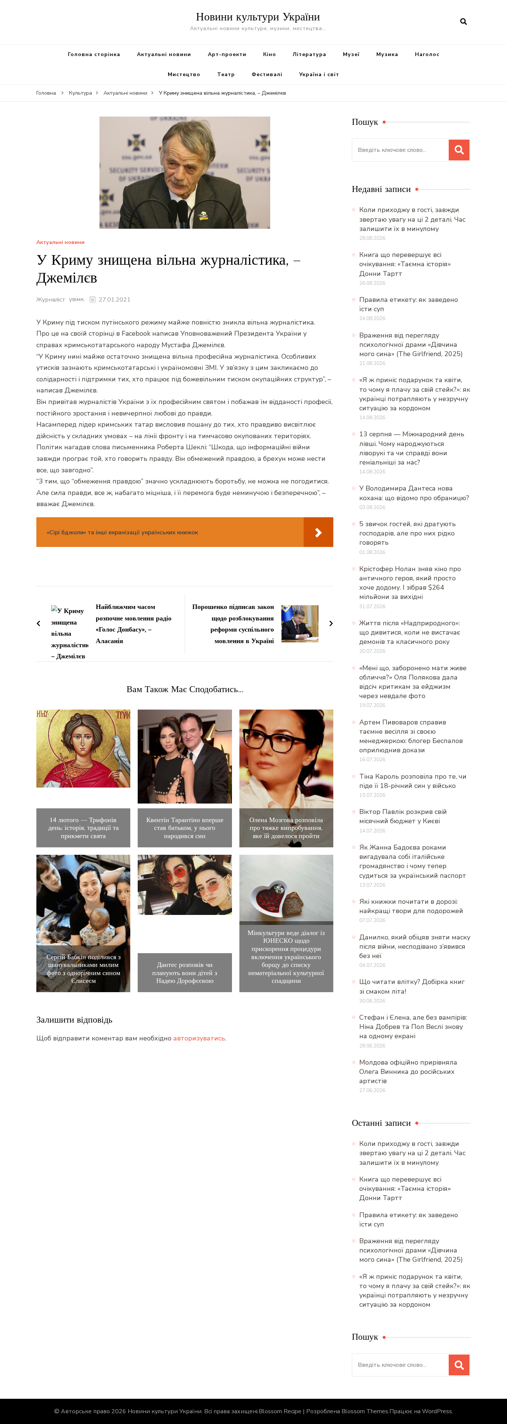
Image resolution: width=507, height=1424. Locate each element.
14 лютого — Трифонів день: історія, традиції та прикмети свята (83, 828)
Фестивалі (267, 74)
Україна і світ (319, 74)
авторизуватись (199, 1038)
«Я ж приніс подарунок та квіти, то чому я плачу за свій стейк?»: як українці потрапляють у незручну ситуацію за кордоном (414, 394)
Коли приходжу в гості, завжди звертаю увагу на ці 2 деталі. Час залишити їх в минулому (412, 219)
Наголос (427, 54)
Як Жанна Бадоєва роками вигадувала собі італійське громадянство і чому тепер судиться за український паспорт (412, 861)
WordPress (437, 1411)
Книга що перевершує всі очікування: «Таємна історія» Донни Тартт (405, 264)
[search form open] (464, 22)
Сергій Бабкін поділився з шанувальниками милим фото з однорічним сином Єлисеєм (83, 969)
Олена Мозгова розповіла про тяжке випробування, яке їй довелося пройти (286, 828)
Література (309, 54)
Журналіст (50, 300)
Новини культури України (258, 16)
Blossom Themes (364, 1411)
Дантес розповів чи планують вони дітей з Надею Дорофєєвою (184, 973)
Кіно (269, 54)
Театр (226, 74)
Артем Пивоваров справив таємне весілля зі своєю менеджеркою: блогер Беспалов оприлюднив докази (411, 736)
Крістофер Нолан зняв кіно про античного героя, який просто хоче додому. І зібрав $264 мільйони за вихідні (410, 583)
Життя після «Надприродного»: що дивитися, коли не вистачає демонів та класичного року (409, 632)
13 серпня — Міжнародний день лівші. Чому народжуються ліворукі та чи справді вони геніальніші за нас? (411, 448)
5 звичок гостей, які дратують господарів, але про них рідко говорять (407, 533)
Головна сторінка (94, 54)
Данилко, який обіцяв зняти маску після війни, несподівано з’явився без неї (414, 946)
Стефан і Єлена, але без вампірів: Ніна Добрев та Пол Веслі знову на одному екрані (413, 1026)
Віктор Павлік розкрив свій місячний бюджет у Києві (403, 816)
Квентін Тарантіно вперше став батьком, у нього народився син (184, 828)
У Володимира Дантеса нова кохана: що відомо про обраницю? (414, 493)
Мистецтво (184, 74)
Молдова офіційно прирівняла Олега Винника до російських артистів (408, 1071)
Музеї (351, 54)
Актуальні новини (164, 54)
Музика (387, 54)
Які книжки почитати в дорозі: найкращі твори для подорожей (411, 906)
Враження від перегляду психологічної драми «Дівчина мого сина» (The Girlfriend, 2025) (411, 344)
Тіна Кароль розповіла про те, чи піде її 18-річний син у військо (413, 781)
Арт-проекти (227, 54)
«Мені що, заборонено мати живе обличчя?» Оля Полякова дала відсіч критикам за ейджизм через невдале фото (413, 682)
